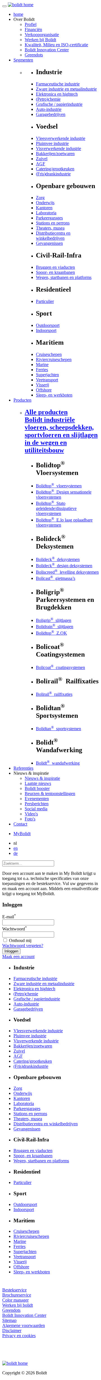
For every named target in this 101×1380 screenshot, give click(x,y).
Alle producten (61, 431)
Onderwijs (45, 202)
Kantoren (44, 207)
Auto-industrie (48, 109)
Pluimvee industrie (52, 143)
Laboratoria (46, 212)
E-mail (9, 916)
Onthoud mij (19, 940)
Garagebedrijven (50, 114)
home (18, 14)
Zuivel (41, 158)
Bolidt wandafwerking (58, 763)
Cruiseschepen (49, 354)
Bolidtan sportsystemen (58, 728)
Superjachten (47, 374)
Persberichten (37, 803)
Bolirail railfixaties (54, 694)
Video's (31, 813)
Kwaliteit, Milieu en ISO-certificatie (56, 44)
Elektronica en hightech (57, 94)
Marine (42, 364)
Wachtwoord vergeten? (22, 945)
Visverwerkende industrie (58, 148)
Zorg (40, 197)
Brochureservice (16, 1295)
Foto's (30, 818)
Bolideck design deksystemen (64, 565)
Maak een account (18, 956)
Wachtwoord (14, 928)
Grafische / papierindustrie (59, 104)
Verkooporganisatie (42, 34)
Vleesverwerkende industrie (60, 138)
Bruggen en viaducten (55, 267)
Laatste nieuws (38, 783)
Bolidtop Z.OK (51, 633)
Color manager (15, 1300)
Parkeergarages (49, 217)
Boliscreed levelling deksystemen (67, 572)
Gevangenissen (49, 243)
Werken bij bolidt (17, 1305)
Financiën (33, 29)
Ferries (42, 369)
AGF (40, 163)
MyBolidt (22, 833)
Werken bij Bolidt (40, 39)
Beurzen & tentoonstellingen (50, 793)
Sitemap (9, 1320)
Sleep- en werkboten (54, 395)
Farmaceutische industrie (58, 84)
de (15, 853)
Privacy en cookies (19, 1335)
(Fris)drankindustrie (53, 173)
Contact (20, 824)
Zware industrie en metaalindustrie (66, 89)
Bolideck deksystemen (58, 559)
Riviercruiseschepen (54, 359)
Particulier (45, 301)
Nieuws (42, 778)
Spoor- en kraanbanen (55, 272)
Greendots (34, 54)
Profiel (30, 24)
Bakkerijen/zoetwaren (55, 153)
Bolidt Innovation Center (47, 49)
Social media (36, 808)
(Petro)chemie (48, 99)
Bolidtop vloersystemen (59, 485)
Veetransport (47, 379)
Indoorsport (46, 330)
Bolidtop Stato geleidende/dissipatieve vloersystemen (56, 508)
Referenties (23, 768)
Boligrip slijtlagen (53, 620)
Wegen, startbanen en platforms (63, 277)
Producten (22, 400)
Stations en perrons (53, 223)
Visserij (42, 384)
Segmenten (23, 60)
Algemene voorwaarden (23, 1325)
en (15, 848)
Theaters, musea (50, 228)
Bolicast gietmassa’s (55, 578)
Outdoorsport (47, 325)
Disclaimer (11, 1330)
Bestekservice (14, 1289)
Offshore (44, 390)
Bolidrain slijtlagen (54, 626)
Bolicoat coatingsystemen (60, 667)
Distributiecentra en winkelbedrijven (53, 236)
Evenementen (37, 798)
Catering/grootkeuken (55, 168)
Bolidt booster (37, 788)
